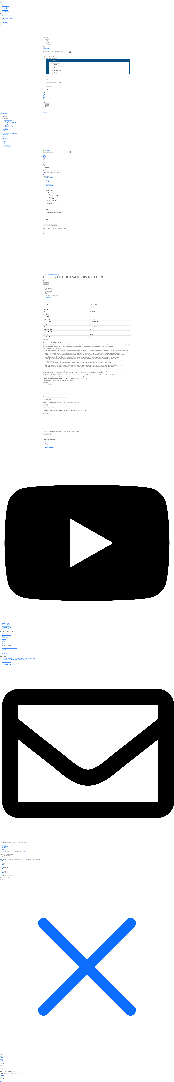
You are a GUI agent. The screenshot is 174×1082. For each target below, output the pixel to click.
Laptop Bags (55, 72)
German (49, 44)
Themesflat (24, 851)
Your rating (45, 411)
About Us (48, 89)
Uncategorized (5, 22)
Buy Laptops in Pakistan (7, 18)
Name (44, 396)
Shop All (45, 112)
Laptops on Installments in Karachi (53, 82)
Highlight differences (8, 857)
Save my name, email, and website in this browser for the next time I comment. (61, 402)
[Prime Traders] (3, 24)
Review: (45, 394)
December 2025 (5, 6)
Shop (47, 79)
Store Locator (49, 86)
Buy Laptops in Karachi (7, 17)
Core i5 (3, 19)
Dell (5, 141)
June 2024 (4, 7)
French (48, 42)
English (46, 39)
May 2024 (4, 8)
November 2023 (5, 11)
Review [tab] (46, 299)
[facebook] (2, 26)
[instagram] (2, 30)
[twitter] (2, 27)
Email (44, 399)
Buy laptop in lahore (6, 15)
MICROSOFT (55, 73)
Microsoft (6, 145)
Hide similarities (6, 855)
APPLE (55, 64)
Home (47, 75)
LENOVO (56, 69)
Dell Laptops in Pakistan (59, 66)
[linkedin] (2, 28)
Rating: (45, 382)
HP (2, 21)
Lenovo (6, 143)
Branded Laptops (56, 63)
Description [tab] (47, 297)
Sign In (46, 46)
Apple (5, 139)
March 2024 (5, 10)
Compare (46, 283)
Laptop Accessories (56, 70)
